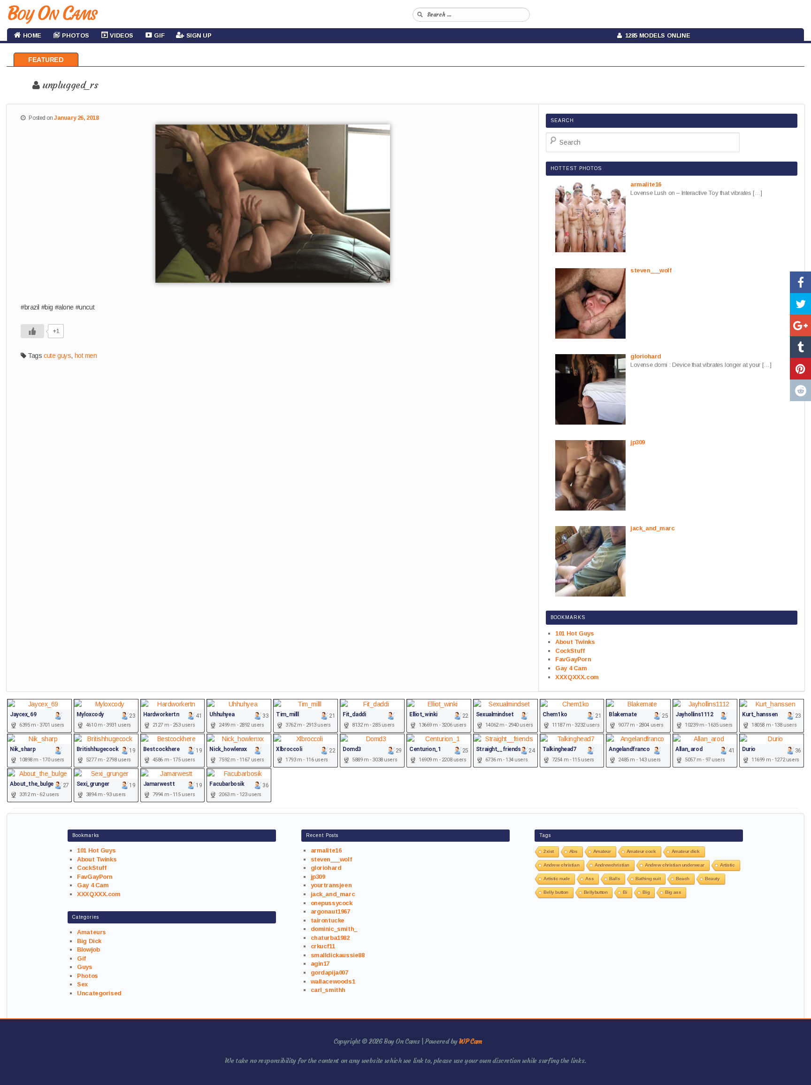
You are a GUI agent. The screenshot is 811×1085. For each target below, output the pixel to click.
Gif (81, 958)
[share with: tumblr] (800, 347)
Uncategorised (99, 993)
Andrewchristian (612, 865)
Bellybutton (595, 892)
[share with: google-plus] (800, 325)
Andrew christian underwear (674, 865)
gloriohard (326, 867)
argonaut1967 (330, 911)
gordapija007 (329, 972)
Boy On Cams (52, 13)
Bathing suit (647, 878)
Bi (625, 892)
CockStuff (569, 650)
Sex (82, 984)
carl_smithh (328, 989)
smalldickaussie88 (338, 955)
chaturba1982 (330, 937)
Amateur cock (641, 851)
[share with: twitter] (800, 304)
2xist (548, 851)
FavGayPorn (573, 659)
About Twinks (575, 641)
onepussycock (331, 903)
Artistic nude (556, 878)
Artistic (727, 865)
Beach (682, 878)
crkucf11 (323, 946)
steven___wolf (331, 859)
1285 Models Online (656, 35)
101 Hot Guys (574, 633)
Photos (87, 975)
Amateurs (91, 932)
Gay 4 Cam (571, 668)
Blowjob (88, 949)
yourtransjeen (331, 885)
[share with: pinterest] (800, 369)
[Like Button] (32, 331)
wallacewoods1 (333, 981)
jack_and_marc (333, 894)
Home (31, 35)
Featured (46, 59)
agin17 (320, 963)
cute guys (57, 355)
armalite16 (326, 850)
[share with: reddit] (800, 390)
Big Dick (89, 941)
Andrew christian (561, 865)
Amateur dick (686, 851)
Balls (614, 878)
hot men (86, 355)
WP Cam (470, 1041)
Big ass (673, 892)
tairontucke (327, 920)
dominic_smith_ (334, 928)
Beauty (712, 878)
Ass (589, 878)
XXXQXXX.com (576, 677)
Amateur (602, 851)
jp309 (318, 876)
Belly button (555, 892)
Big (646, 892)
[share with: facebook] (800, 282)
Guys (84, 966)
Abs (573, 851)
